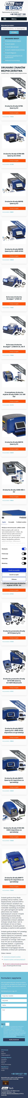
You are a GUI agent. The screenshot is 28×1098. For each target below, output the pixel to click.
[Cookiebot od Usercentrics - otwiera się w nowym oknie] (19, 518)
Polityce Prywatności (20, 1036)
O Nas (2, 1051)
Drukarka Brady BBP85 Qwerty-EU (14, 202)
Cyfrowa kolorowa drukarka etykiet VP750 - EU (14, 584)
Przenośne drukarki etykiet (13, 41)
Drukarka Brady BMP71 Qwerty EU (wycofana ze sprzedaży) (14, 880)
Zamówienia (4, 1059)
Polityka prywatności (5, 1055)
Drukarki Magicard (10, 53)
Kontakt (3, 1070)
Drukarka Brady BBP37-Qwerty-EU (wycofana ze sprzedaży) (14, 780)
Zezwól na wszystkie (14, 570)
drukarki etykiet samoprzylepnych (14, 959)
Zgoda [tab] (4, 522)
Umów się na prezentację (12, 60)
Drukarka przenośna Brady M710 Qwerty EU (14, 632)
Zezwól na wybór (14, 574)
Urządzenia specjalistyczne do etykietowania (13, 56)
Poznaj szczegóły (14, 113)
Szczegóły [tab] (11, 522)
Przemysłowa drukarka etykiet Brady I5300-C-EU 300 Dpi (14, 394)
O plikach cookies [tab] (21, 522)
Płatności (3, 1062)
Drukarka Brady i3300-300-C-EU (14, 491)
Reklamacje (3, 1061)
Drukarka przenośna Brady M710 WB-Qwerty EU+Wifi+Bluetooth (14, 681)
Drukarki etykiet (10, 44)
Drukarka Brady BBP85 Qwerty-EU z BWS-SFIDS (14, 250)
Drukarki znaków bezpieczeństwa (15, 50)
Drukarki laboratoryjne (12, 47)
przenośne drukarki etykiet (12, 957)
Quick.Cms (4, 1095)
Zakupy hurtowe (4, 1068)
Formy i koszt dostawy (6, 1064)
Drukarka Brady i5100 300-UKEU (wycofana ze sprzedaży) (14, 830)
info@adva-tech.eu (21, 15)
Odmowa (14, 579)
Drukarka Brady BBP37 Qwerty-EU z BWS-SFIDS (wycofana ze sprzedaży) (14, 730)
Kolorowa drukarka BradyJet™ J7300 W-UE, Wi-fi (14, 346)
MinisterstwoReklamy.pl (13, 1093)
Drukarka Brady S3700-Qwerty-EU (14, 107)
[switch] (24, 553)
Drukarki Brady (5, 73)
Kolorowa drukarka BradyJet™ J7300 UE (14, 298)
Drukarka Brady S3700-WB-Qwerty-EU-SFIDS (14, 155)
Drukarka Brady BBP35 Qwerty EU (14, 443)
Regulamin (3, 1053)
